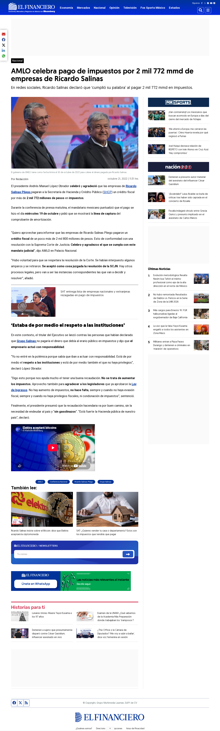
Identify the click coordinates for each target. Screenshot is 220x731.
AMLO (40, 482)
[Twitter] (205, 3)
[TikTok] (214, 3)
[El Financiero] (31, 7)
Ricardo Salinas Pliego (84, 482)
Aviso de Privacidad (135, 729)
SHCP (107, 192)
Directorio (100, 729)
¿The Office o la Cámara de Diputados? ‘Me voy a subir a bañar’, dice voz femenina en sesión (116, 634)
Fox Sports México (153, 7)
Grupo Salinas (105, 482)
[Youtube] (212, 3)
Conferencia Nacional (58, 482)
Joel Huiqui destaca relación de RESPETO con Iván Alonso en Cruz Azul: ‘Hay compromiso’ (189, 149)
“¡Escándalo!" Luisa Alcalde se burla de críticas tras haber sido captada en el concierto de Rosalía (188, 197)
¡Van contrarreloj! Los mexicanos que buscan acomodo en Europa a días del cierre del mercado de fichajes (189, 116)
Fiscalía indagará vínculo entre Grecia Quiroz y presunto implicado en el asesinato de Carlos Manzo (188, 214)
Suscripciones (115, 729)
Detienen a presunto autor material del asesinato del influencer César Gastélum (187, 181)
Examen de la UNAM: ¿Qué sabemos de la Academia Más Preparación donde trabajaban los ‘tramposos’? (116, 617)
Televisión (130, 7)
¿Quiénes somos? (84, 729)
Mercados (83, 7)
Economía (66, 7)
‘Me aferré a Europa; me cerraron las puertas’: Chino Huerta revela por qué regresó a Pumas (188, 133)
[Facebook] (202, 3)
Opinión (114, 7)
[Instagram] (208, 3)
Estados (174, 7)
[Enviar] (128, 554)
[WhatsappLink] (71, 580)
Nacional (100, 7)
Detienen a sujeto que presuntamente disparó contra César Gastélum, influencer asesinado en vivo (52, 634)
